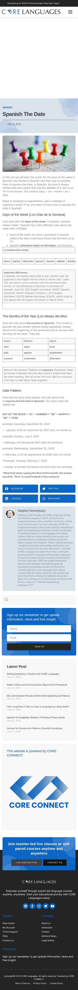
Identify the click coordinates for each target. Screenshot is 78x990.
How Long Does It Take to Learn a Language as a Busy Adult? (38, 706)
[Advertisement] (39, 58)
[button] (70, 11)
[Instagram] (39, 906)
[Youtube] (52, 906)
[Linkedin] (25, 906)
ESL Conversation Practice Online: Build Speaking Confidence (38, 695)
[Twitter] (46, 906)
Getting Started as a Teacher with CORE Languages (33, 673)
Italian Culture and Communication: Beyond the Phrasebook (37, 684)
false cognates (39, 380)
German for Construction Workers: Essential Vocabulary (35, 728)
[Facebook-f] (32, 906)
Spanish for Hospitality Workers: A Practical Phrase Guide (36, 717)
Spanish (7, 107)
